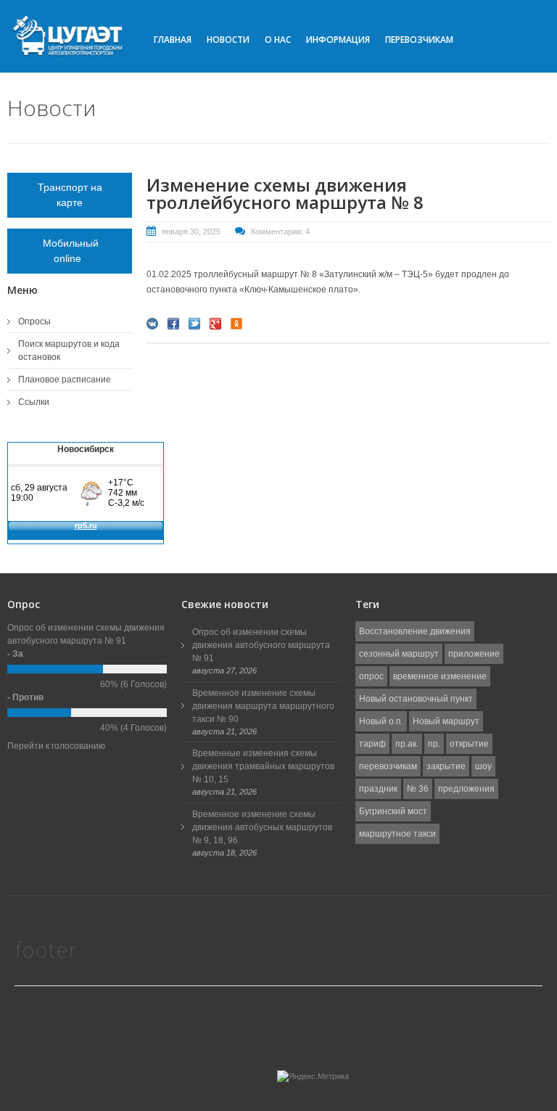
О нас (278, 39)
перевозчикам (388, 766)
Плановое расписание (64, 379)
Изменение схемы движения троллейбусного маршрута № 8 (285, 193)
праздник (378, 789)
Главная (172, 39)
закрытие (446, 766)
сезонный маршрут (399, 654)
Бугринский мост (393, 811)
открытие (469, 744)
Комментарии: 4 (280, 231)
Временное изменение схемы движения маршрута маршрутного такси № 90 (263, 706)
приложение (474, 654)
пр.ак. (406, 744)
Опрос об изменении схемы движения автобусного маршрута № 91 (261, 645)
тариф (372, 744)
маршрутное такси (397, 834)
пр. (434, 744)
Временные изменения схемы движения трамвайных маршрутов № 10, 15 (263, 766)
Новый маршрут (446, 721)
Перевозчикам (419, 39)
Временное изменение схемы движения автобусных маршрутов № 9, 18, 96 (262, 827)
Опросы (34, 321)
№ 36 (418, 789)
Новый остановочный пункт (416, 699)
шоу (483, 766)
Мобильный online (70, 250)
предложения (466, 789)
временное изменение (440, 676)
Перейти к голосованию (56, 746)
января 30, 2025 (191, 231)
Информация (338, 39)
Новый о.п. (381, 721)
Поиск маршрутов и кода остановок (69, 350)
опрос (371, 676)
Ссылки (33, 402)
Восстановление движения (415, 631)
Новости (228, 39)
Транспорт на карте (70, 194)
